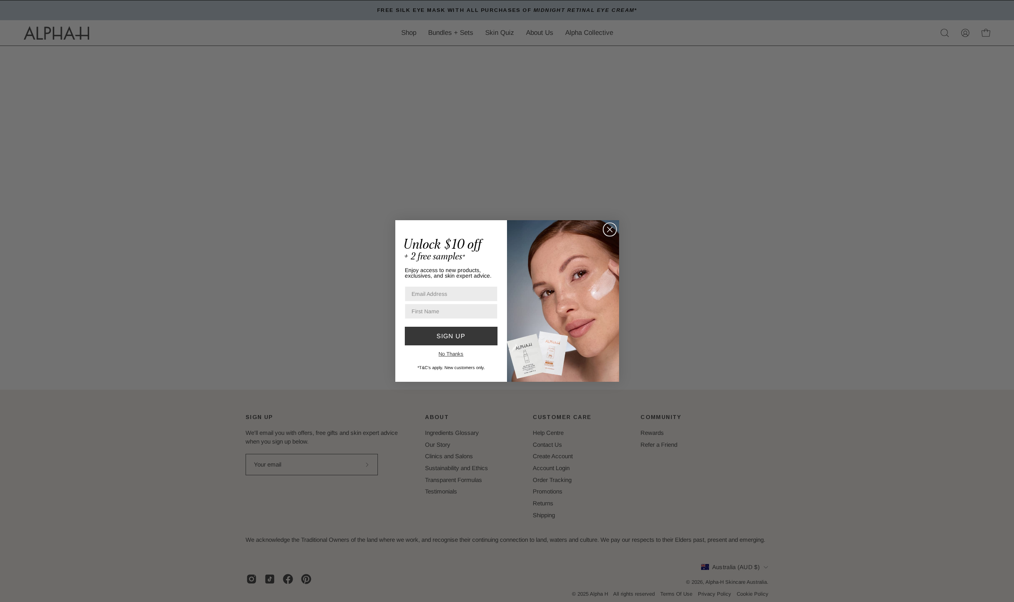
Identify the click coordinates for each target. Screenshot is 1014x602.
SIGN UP (450, 336)
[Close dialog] (610, 229)
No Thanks (450, 353)
